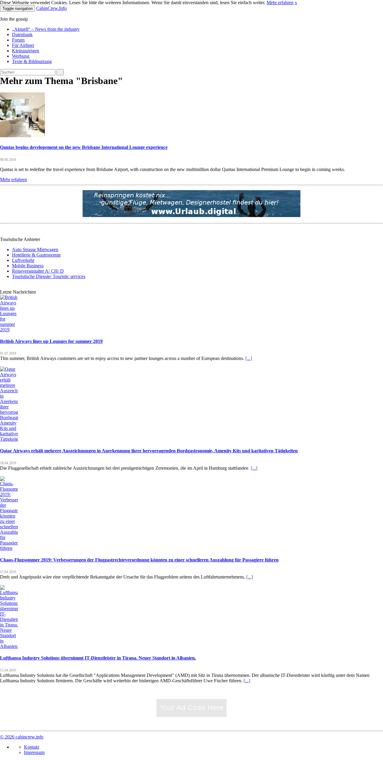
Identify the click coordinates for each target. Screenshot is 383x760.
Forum (18, 39)
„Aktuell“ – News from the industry (46, 29)
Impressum (34, 752)
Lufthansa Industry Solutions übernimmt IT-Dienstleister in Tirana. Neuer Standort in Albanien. (98, 657)
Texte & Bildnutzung (32, 61)
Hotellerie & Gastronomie (36, 254)
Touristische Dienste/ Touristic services (48, 276)
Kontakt (31, 747)
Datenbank (22, 34)
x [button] (296, 2)
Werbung (20, 56)
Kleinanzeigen (25, 50)
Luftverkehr (23, 260)
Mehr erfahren (280, 2)
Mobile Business (27, 265)
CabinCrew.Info (51, 8)
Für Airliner (23, 45)
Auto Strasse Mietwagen (35, 249)
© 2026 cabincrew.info (21, 736)
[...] (248, 358)
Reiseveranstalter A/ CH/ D (38, 271)
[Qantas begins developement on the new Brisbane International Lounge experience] (22, 135)
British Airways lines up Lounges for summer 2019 (51, 341)
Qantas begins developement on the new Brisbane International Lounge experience (84, 147)
